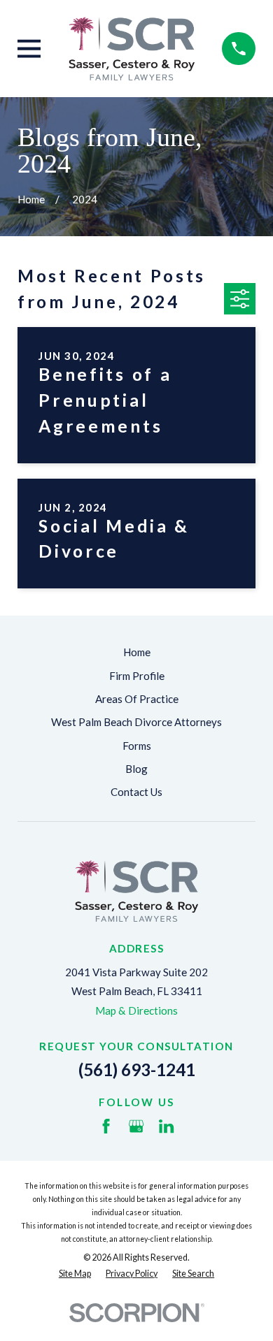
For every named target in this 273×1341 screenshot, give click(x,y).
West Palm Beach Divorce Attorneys (136, 722)
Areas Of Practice (136, 699)
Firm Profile (136, 675)
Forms (136, 745)
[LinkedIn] (166, 1126)
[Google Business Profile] (136, 1126)
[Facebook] (106, 1126)
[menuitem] (75, 1274)
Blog (136, 768)
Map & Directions (136, 1010)
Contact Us (136, 791)
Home (136, 652)
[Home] (132, 48)
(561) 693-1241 (136, 1069)
